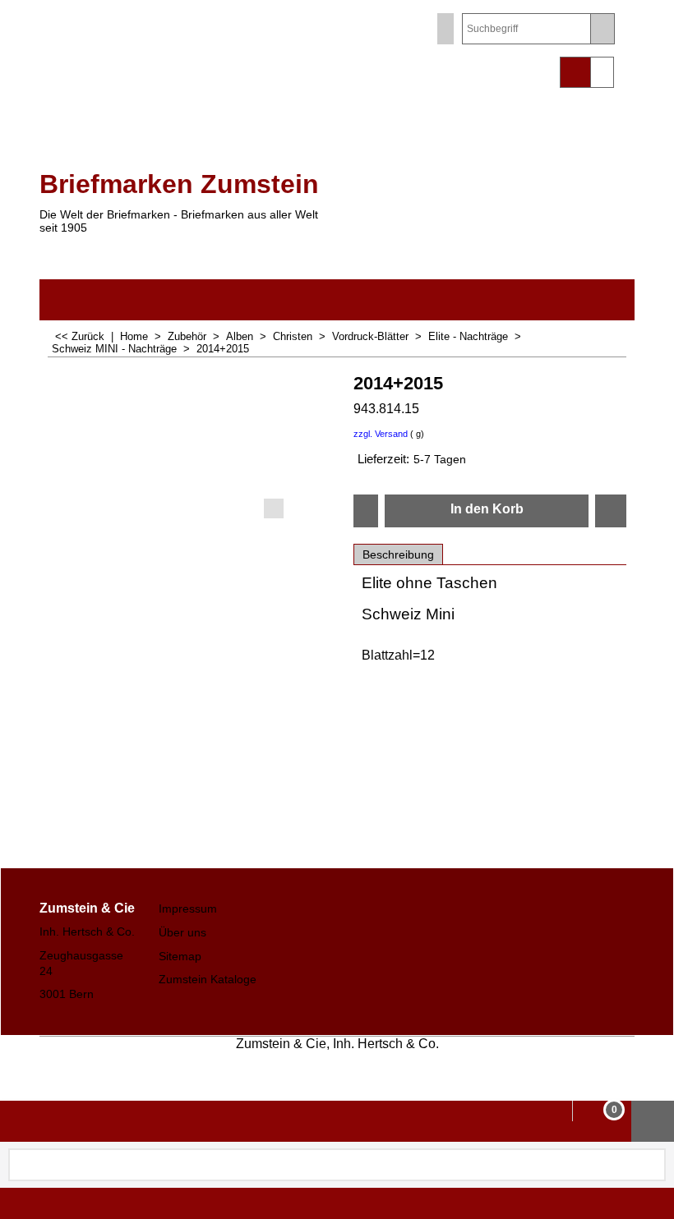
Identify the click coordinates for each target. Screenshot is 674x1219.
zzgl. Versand (380, 434)
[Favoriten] (610, 511)
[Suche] (602, 29)
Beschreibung (398, 554)
